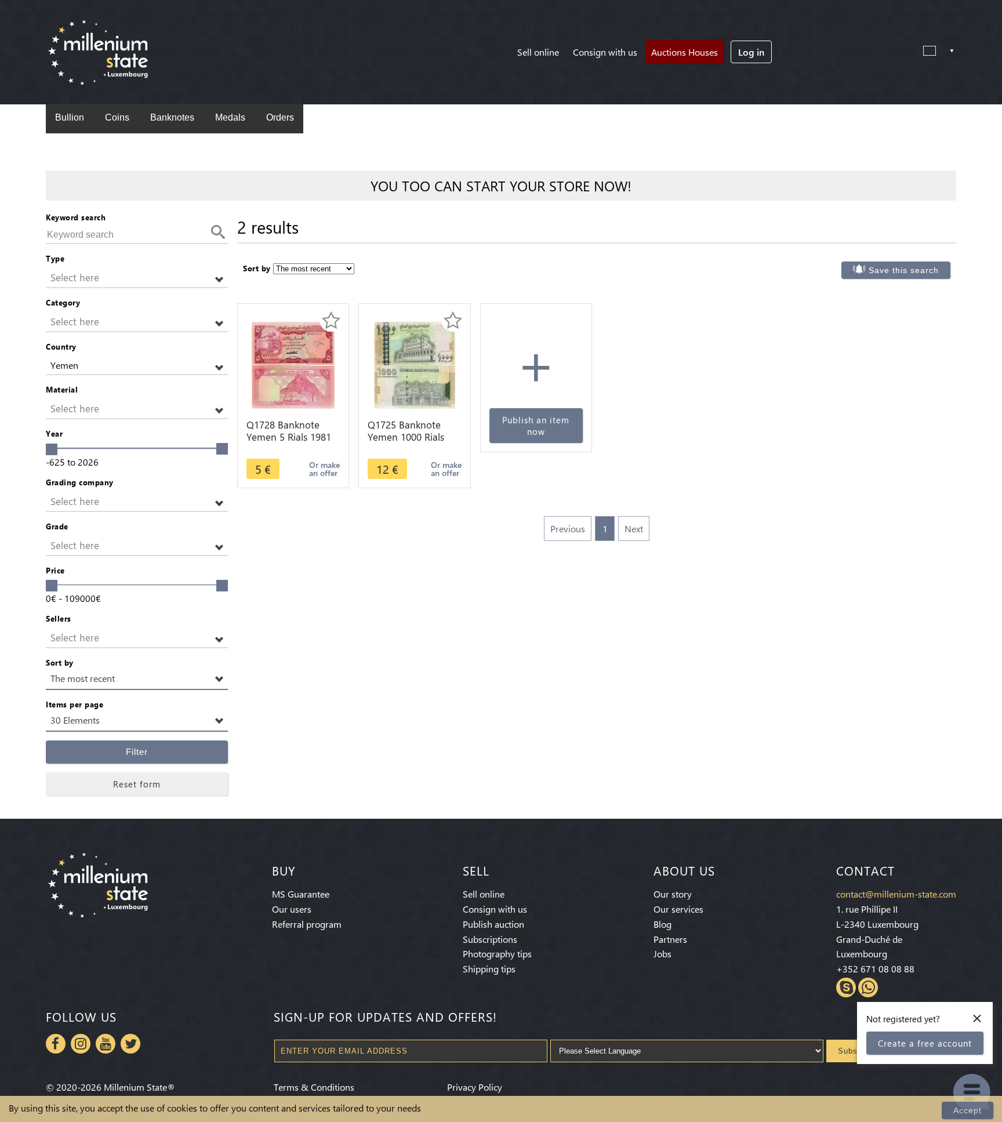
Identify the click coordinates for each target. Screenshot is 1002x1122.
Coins (117, 117)
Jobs (662, 953)
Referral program (307, 924)
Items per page (74, 704)
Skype (846, 987)
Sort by (60, 662)
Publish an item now (535, 425)
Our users (291, 909)
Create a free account (925, 1043)
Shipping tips (489, 969)
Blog (662, 924)
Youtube (105, 1044)
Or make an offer (324, 468)
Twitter (130, 1044)
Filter (137, 752)
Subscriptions (490, 939)
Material (62, 389)
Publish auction (493, 924)
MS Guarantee (300, 894)
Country (61, 346)
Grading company (80, 482)
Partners (670, 939)
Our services (678, 909)
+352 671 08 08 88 (875, 969)
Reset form (137, 784)
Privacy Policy (474, 1087)
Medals (230, 117)
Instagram (80, 1044)
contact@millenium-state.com (896, 894)
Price (55, 570)
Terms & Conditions (314, 1087)
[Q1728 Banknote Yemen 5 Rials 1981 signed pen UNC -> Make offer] (293, 364)
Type (55, 258)
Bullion (69, 117)
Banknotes (172, 117)
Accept (967, 1110)
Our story (673, 894)
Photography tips (497, 953)
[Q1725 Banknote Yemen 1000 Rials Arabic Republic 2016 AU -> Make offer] (415, 364)
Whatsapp (868, 987)
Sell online (538, 52)
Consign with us (605, 52)
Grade (57, 526)
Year (54, 433)
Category (63, 302)
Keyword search (76, 217)
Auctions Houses (684, 52)
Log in (751, 52)
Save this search (904, 270)
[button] (137, 278)
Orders (280, 117)
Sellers (58, 618)
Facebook (56, 1044)
